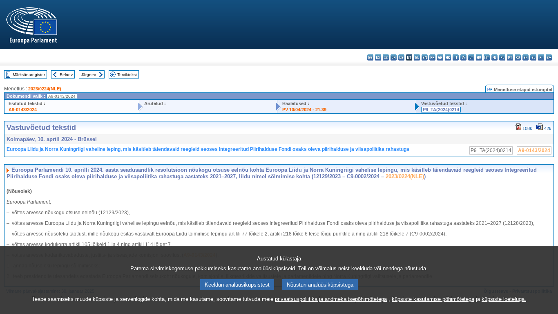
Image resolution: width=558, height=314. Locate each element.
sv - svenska (549, 57)
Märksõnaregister (29, 74)
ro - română (518, 57)
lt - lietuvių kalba (471, 57)
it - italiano (456, 57)
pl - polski (502, 57)
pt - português (510, 57)
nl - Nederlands (494, 57)
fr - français (432, 57)
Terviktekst (127, 74)
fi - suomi (541, 57)
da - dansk (394, 57)
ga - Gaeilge (440, 57)
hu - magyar (479, 57)
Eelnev (66, 74)
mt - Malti (487, 57)
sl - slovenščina (533, 57)
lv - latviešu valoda (463, 57)
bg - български (370, 57)
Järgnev (88, 74)
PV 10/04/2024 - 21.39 (304, 109)
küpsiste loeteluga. (504, 299)
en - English (425, 57)
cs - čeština (386, 57)
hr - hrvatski (448, 57)
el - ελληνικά (417, 57)
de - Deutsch (401, 57)
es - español (378, 57)
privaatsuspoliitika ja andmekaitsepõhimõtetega (331, 299)
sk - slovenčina (525, 57)
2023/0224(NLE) (44, 88)
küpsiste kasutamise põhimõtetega (433, 299)
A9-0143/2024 (23, 109)
